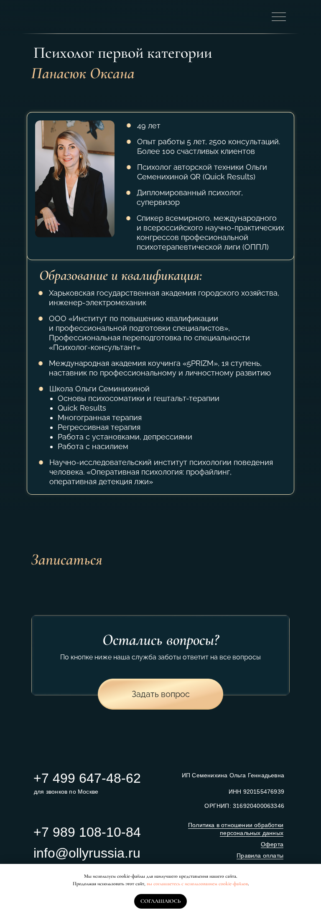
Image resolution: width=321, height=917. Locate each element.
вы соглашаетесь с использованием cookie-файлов (197, 883)
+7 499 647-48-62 (87, 778)
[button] (160, 694)
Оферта (272, 844)
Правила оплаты (260, 855)
